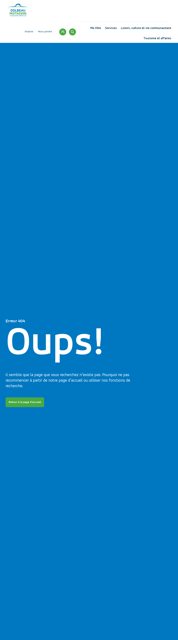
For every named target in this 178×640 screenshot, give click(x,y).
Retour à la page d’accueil (25, 402)
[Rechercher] (72, 31)
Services (111, 29)
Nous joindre (45, 31)
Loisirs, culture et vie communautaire (146, 29)
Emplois (29, 31)
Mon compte (62, 31)
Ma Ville (95, 29)
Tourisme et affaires (157, 39)
